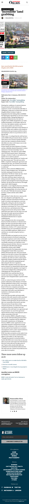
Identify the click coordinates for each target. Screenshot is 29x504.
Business (14, 464)
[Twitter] (7, 58)
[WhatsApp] (15, 58)
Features (14, 478)
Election (14, 468)
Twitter (17, 487)
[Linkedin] (13, 490)
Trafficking (14, 476)
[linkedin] (12, 411)
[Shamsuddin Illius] (2, 18)
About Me (14, 454)
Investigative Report (7, 9)
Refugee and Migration (14, 474)
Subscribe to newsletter (15, 441)
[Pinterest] (11, 58)
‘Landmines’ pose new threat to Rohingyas (6, 423)
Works (14, 456)
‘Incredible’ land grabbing (17, 100)
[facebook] (10, 411)
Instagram (8, 490)
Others (14, 480)
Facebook (7, 487)
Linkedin (18, 490)
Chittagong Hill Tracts (14, 466)
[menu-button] (2, 2)
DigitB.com (21, 501)
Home (14, 452)
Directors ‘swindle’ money (10, 364)
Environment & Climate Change (14, 469)
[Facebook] (3, 58)
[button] (27, 2)
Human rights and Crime (14, 471)
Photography (14, 458)
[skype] (14, 411)
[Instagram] (2, 490)
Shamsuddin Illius (16, 398)
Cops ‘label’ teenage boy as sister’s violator (22, 423)
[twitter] (16, 411)
